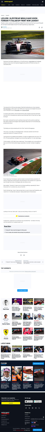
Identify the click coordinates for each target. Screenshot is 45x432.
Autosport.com (4, 420)
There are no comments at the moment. (22, 271)
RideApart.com (4, 424)
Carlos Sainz (31, 61)
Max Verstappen (7, 108)
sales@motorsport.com (29, 420)
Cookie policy (23, 428)
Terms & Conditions (16, 428)
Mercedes (17, 110)
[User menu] (42, 1)
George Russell (25, 110)
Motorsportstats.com (5, 422)
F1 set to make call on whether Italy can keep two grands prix (17, 232)
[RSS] (39, 408)
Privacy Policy (28, 428)
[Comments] (42, 27)
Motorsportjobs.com (5, 419)
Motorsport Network (20, 430)
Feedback (26, 414)
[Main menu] (2, 2)
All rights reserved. (28, 430)
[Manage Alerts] (24, 255)
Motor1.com (3, 417)
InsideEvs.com (3, 415)
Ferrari (39, 61)
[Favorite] (39, 27)
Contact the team (28, 418)
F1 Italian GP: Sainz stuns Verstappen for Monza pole (16, 230)
